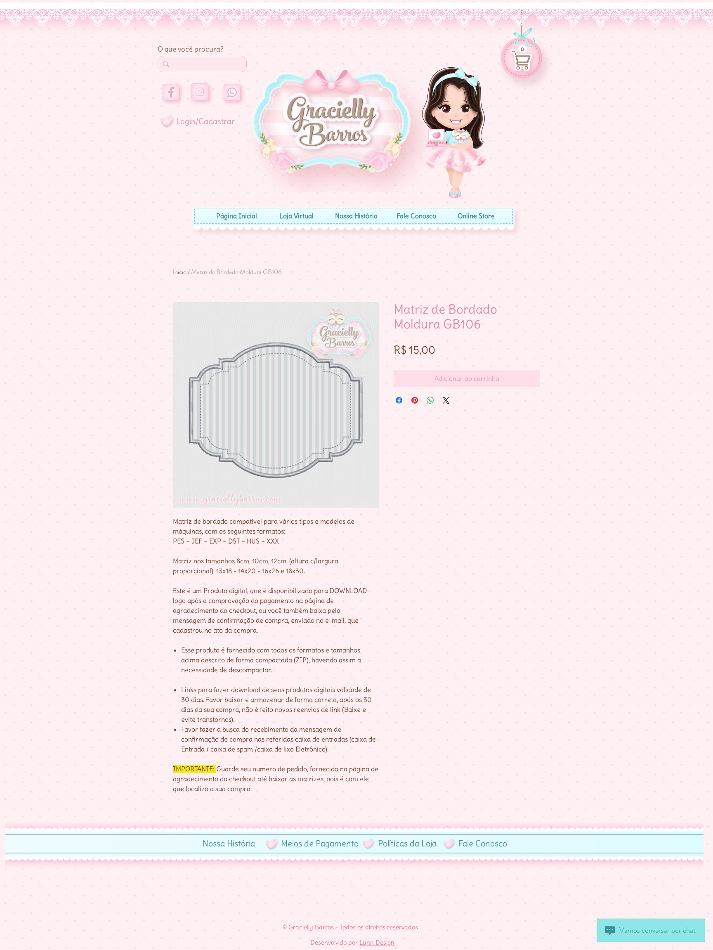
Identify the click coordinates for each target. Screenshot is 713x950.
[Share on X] (446, 400)
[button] (522, 49)
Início (180, 271)
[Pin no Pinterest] (415, 400)
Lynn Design (376, 942)
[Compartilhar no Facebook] (399, 400)
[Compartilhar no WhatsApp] (430, 400)
